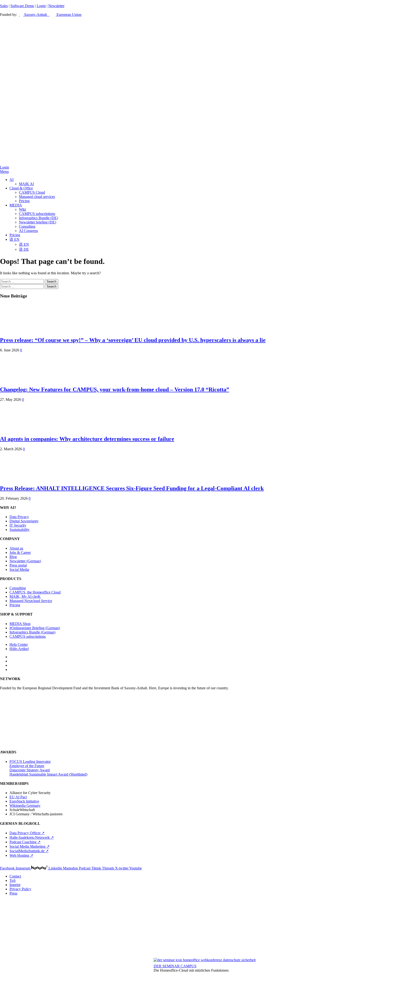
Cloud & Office (21, 188)
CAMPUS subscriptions (37, 214)
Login (41, 6)
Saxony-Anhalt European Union (52, 15)
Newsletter (56, 6)
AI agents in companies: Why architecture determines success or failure (87, 439)
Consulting (27, 226)
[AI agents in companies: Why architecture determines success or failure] (19, 429)
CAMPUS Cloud (32, 192)
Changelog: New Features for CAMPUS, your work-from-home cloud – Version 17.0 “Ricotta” (114, 389)
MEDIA (15, 205)
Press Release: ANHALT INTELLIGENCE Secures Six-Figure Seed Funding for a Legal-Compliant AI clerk (132, 488)
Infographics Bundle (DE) (38, 218)
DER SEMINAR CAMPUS (175, 966)
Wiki (22, 209)
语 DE (24, 249)
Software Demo (22, 6)
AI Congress (28, 231)
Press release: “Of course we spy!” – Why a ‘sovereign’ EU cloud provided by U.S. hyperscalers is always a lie (133, 340)
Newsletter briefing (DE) (37, 222)
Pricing (24, 201)
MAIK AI (26, 184)
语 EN (14, 239)
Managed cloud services (37, 197)
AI (11, 180)
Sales (4, 6)
